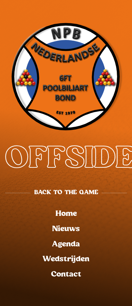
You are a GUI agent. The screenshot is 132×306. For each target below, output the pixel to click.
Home (66, 213)
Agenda (66, 244)
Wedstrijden (66, 259)
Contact (66, 274)
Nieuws (66, 229)
